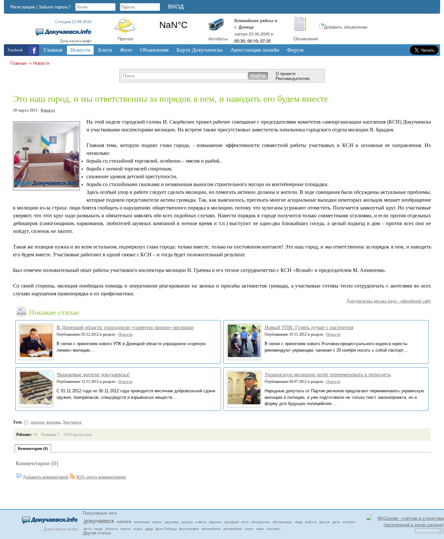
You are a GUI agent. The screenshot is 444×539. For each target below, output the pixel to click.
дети (336, 521)
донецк (187, 521)
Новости (41, 63)
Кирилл (48, 110)
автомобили (211, 528)
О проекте (285, 73)
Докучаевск (72, 422)
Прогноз (125, 38)
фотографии (189, 528)
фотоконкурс (283, 521)
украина (215, 521)
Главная (18, 63)
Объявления (306, 38)
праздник (231, 521)
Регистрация (22, 7)
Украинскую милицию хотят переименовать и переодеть (328, 374)
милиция (53, 422)
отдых (137, 528)
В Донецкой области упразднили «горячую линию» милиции (125, 327)
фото (88, 528)
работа (311, 521)
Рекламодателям (292, 78)
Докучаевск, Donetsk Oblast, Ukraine (173, 25)
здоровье (171, 521)
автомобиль (232, 528)
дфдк (149, 528)
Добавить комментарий (46, 477)
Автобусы (218, 38)
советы (200, 521)
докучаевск (99, 520)
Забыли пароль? (54, 7)
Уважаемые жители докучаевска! (93, 374)
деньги (324, 521)
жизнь (157, 521)
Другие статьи (97, 533)
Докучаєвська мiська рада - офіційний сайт (388, 301)
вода (299, 521)
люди (98, 528)
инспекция (142, 521)
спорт (249, 528)
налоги (124, 521)
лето (245, 521)
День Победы (165, 528)
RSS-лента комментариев (101, 477)
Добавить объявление (345, 27)
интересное (260, 521)
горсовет (274, 528)
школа (125, 528)
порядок (37, 422)
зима (260, 528)
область (111, 528)
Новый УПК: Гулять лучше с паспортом (309, 327)
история (349, 521)
